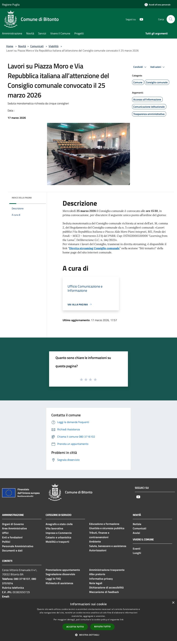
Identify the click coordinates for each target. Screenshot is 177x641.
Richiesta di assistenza (59, 583)
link (121, 619)
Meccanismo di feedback (104, 592)
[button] (88, 635)
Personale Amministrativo (17, 546)
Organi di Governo (13, 524)
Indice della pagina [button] (22, 197)
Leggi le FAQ (53, 579)
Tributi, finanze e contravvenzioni (99, 535)
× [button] (173, 602)
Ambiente (95, 541)
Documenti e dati (12, 550)
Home (9, 46)
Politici (6, 542)
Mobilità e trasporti (57, 542)
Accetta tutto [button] (75, 626)
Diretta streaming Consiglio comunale (94, 248)
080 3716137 (22, 579)
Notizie (137, 524)
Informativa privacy (101, 579)
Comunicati (37, 46)
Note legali (95, 583)
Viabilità (53, 46)
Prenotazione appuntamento (63, 570)
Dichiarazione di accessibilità (106, 587)
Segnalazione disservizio (60, 574)
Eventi (136, 548)
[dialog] (88, 620)
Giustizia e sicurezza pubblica (106, 528)
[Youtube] (140, 19)
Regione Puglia (11, 4)
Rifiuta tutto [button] (102, 626)
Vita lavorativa (54, 528)
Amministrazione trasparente (106, 570)
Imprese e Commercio (59, 533)
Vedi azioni (156, 67)
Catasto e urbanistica (58, 537)
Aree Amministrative (14, 528)
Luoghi (137, 553)
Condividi (138, 67)
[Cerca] (171, 19)
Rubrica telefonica (13, 588)
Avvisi (136, 533)
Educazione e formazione (104, 524)
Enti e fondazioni (12, 537)
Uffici (5, 533)
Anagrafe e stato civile (59, 524)
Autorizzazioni (97, 550)
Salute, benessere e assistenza (107, 546)
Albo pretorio (97, 574)
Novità (22, 46)
